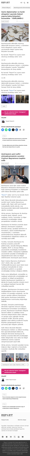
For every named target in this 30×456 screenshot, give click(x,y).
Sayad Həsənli (10, 121)
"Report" (4, 195)
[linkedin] (16, 129)
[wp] (6, 129)
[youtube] (22, 436)
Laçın (3, 106)
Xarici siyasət (5, 21)
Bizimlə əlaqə (22, 420)
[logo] (5, 3)
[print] (20, 129)
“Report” (11, 90)
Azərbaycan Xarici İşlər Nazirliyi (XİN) (13, 364)
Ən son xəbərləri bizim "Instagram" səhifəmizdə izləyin (15, 113)
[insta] (6, 436)
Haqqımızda (5, 420)
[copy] (23, 129)
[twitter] (13, 129)
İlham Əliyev (6, 7)
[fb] (2, 129)
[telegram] (9, 129)
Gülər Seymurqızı (11, 379)
